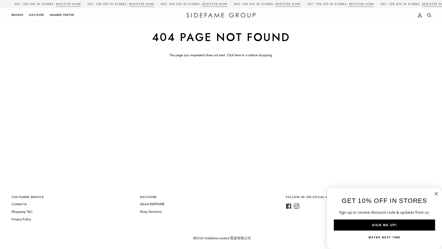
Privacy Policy (21, 219)
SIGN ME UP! (384, 225)
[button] (19, 15)
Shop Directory (151, 211)
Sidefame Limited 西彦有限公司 (228, 238)
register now (68, 4)
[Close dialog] (436, 193)
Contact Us (19, 204)
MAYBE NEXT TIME (385, 237)
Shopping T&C (22, 211)
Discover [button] (148, 197)
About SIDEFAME (152, 204)
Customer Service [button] (28, 197)
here (238, 55)
